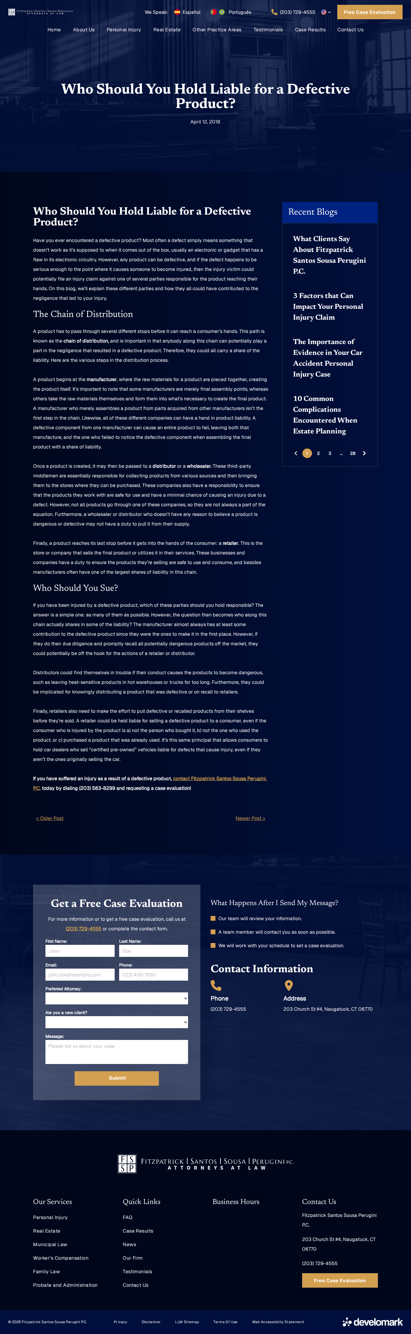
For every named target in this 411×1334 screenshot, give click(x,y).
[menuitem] (54, 29)
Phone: (126, 965)
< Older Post (49, 818)
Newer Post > (250, 818)
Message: (54, 1036)
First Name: (56, 941)
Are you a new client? (66, 1012)
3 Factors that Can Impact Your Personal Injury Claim (328, 307)
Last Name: (130, 941)
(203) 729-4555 (83, 929)
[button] (326, 12)
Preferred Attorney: (63, 988)
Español (191, 12)
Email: (51, 965)
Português (240, 12)
